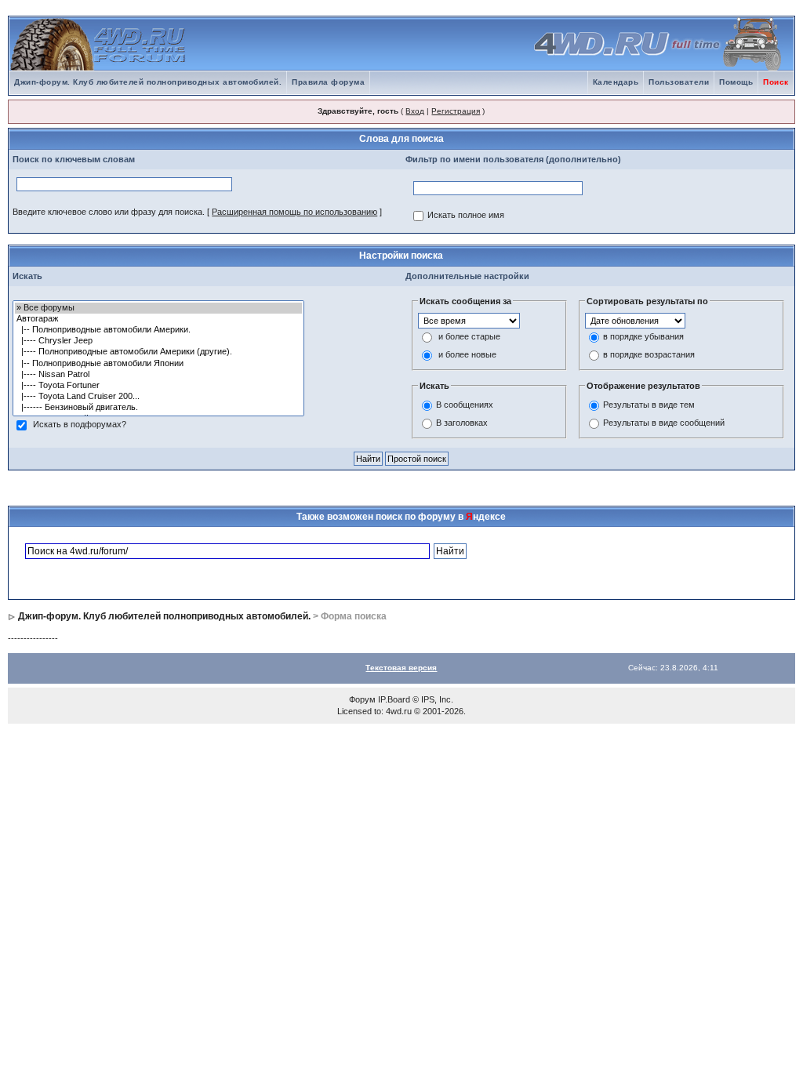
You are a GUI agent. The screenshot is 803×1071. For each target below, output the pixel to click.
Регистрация (455, 111)
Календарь (616, 82)
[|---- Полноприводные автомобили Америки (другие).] (158, 352)
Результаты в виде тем (649, 404)
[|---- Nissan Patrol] (158, 374)
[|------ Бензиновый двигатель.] (158, 407)
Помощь (736, 82)
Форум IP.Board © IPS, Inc (400, 699)
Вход (414, 111)
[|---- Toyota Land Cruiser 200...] (158, 396)
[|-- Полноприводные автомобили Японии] (158, 363)
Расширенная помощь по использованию (294, 211)
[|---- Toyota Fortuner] (158, 385)
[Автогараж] (158, 319)
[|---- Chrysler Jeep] (158, 341)
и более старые (469, 336)
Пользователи (679, 82)
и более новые (467, 354)
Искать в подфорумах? (79, 424)
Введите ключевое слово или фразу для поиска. (109, 211)
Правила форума (328, 82)
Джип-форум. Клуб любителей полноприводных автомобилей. (148, 82)
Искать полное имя (465, 215)
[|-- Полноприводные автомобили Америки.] (158, 330)
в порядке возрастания (649, 354)
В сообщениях (464, 404)
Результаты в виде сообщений (664, 422)
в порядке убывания (643, 336)
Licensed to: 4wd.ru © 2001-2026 (400, 711)
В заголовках (462, 422)
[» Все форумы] (158, 308)
